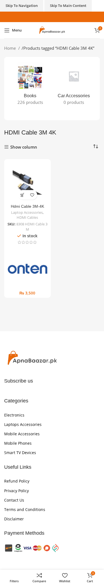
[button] (22, 195)
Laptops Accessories (23, 424)
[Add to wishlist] (32, 195)
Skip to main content (68, 5)
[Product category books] (30, 85)
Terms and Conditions (24, 509)
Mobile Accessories (22, 433)
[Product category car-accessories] (74, 85)
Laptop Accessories (27, 212)
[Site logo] (51, 30)
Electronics (14, 415)
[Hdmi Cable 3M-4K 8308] (27, 182)
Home (10, 48)
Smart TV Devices (20, 452)
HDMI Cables (27, 217)
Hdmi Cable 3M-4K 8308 (27, 208)
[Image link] (32, 357)
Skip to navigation (22, 5)
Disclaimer (14, 518)
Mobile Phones (18, 443)
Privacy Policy (16, 490)
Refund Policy (16, 481)
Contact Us (14, 500)
